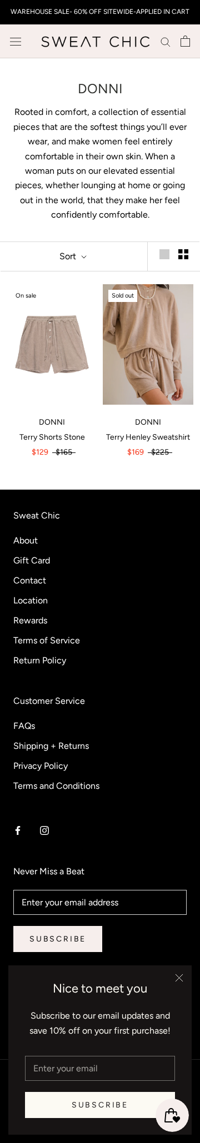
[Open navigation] (15, 41)
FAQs (24, 726)
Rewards (30, 620)
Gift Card (31, 560)
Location (30, 600)
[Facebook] (17, 830)
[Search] (166, 42)
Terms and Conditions (56, 786)
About (25, 540)
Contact (29, 580)
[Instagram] (44, 830)
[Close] (179, 978)
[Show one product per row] (164, 254)
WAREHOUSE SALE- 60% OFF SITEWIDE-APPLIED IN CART (100, 12)
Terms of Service (46, 640)
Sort (68, 256)
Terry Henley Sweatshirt (148, 437)
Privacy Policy (40, 766)
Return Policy (39, 660)
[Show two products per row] (183, 254)
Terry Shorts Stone (52, 437)
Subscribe (100, 1105)
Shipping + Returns (51, 746)
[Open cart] (185, 41)
